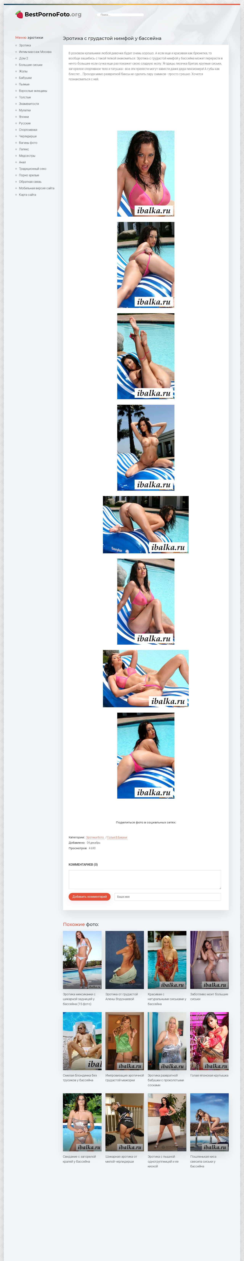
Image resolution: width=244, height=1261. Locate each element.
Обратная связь (30, 182)
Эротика (25, 45)
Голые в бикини (117, 837)
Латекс (24, 149)
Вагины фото (28, 143)
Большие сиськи (30, 65)
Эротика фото (95, 837)
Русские (25, 123)
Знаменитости (29, 104)
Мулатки (25, 110)
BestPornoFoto (53, 14)
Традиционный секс (33, 169)
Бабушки (25, 78)
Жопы (23, 71)
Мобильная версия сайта (36, 188)
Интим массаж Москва (35, 52)
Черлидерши (28, 136)
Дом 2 (23, 58)
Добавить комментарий (89, 896)
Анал (22, 162)
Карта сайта (27, 195)
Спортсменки (28, 130)
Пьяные (24, 84)
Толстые (25, 97)
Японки (24, 117)
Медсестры (27, 156)
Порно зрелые (29, 175)
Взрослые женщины (33, 91)
